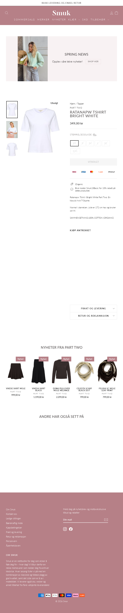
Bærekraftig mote (14, 523)
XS (74, 143)
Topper (80, 103)
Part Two (76, 107)
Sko (85, 19)
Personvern (11, 541)
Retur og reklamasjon (93, 316)
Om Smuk (10, 509)
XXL (75, 151)
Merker (43, 19)
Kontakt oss (11, 514)
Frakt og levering (93, 308)
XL (105, 143)
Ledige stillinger (13, 518)
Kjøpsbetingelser (14, 527)
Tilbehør (99, 19)
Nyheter (59, 19)
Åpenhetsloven (13, 545)
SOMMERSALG (24, 19)
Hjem (72, 103)
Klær (73, 19)
